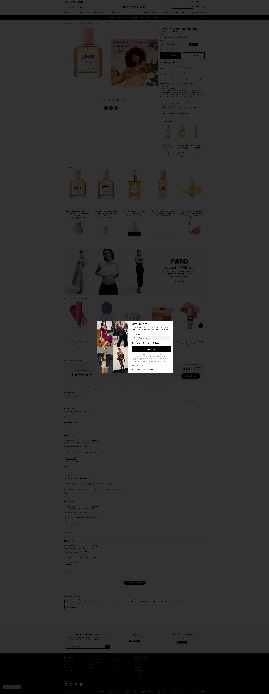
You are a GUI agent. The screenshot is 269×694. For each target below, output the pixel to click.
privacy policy (166, 360)
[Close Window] (171, 322)
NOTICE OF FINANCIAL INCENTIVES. (159, 361)
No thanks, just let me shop (142, 370)
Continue (152, 349)
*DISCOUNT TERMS (137, 365)
